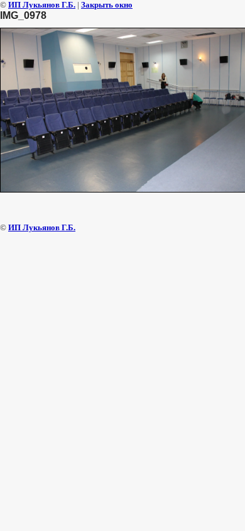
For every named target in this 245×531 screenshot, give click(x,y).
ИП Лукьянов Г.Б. (41, 4)
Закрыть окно (107, 4)
